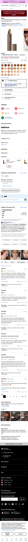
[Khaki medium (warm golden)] (15, 68)
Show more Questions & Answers (10, 190)
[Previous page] (1, 396)
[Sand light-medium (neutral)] (2, 71)
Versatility (3, 26)
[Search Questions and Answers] (2, 176)
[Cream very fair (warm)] (2, 74)
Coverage (21, 24)
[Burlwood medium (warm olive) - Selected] (11, 68)
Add (9, 166)
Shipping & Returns (9, 86)
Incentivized (4, 285)
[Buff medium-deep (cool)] (8, 68)
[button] (18, 55)
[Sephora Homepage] (5, 5)
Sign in (6, 83)
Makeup (2, 8)
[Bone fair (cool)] (8, 74)
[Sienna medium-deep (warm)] (24, 65)
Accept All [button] (20, 534)
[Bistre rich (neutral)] (2, 65)
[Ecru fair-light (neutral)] (18, 71)
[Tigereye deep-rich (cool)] (15, 65)
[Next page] (25, 396)
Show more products (9, 118)
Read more (3, 279)
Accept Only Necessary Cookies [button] (7, 533)
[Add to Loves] (26, 58)
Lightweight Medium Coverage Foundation (10, 436)
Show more (3, 144)
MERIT (2, 18)
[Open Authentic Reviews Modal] (13, 222)
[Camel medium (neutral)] (24, 68)
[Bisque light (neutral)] (8, 71)
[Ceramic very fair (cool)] (18, 74)
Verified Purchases (21, 262)
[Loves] (23, 5)
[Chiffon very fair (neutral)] (15, 74)
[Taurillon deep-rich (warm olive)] (11, 65)
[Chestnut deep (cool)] (21, 65)
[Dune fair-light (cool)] (24, 71)
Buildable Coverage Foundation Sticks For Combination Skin (14, 432)
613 (22, 396)
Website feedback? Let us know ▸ (14, 444)
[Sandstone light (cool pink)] (21, 71)
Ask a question (13, 23)
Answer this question (7, 186)
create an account (13, 83)
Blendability (15, 24)
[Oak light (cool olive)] (15, 71)
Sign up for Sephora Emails (8, 496)
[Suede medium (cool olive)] (18, 68)
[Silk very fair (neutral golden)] (11, 74)
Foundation (11, 8)
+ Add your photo (5, 406)
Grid (22, 60)
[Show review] (5, 255)
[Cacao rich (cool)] (8, 65)
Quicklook (3, 163)
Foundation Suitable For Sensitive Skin (10, 439)
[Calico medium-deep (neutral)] (5, 68)
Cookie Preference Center (8, 530)
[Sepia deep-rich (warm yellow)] (18, 65)
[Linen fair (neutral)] (5, 74)
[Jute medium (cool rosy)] (21, 68)
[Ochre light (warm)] (11, 71)
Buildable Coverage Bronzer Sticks (9, 438)
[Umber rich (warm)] (5, 65)
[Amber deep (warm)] (2, 68)
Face (7, 8)
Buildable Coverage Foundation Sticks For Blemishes (13, 430)
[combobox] (15, 5)
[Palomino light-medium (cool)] (5, 71)
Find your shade (5, 77)
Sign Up (22, 499)
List (25, 60)
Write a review (23, 207)
